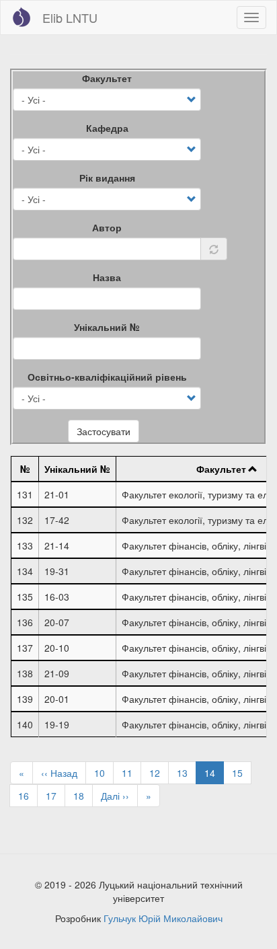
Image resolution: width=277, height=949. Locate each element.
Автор (107, 227)
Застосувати (103, 431)
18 (83, 795)
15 (241, 773)
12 (159, 773)
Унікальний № (107, 327)
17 (55, 795)
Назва (107, 277)
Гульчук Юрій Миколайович (163, 918)
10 (104, 773)
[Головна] (21, 17)
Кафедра (107, 128)
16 (28, 795)
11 (131, 773)
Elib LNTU (69, 17)
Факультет (107, 78)
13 (186, 773)
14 (214, 775)
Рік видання (107, 177)
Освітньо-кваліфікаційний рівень (107, 376)
